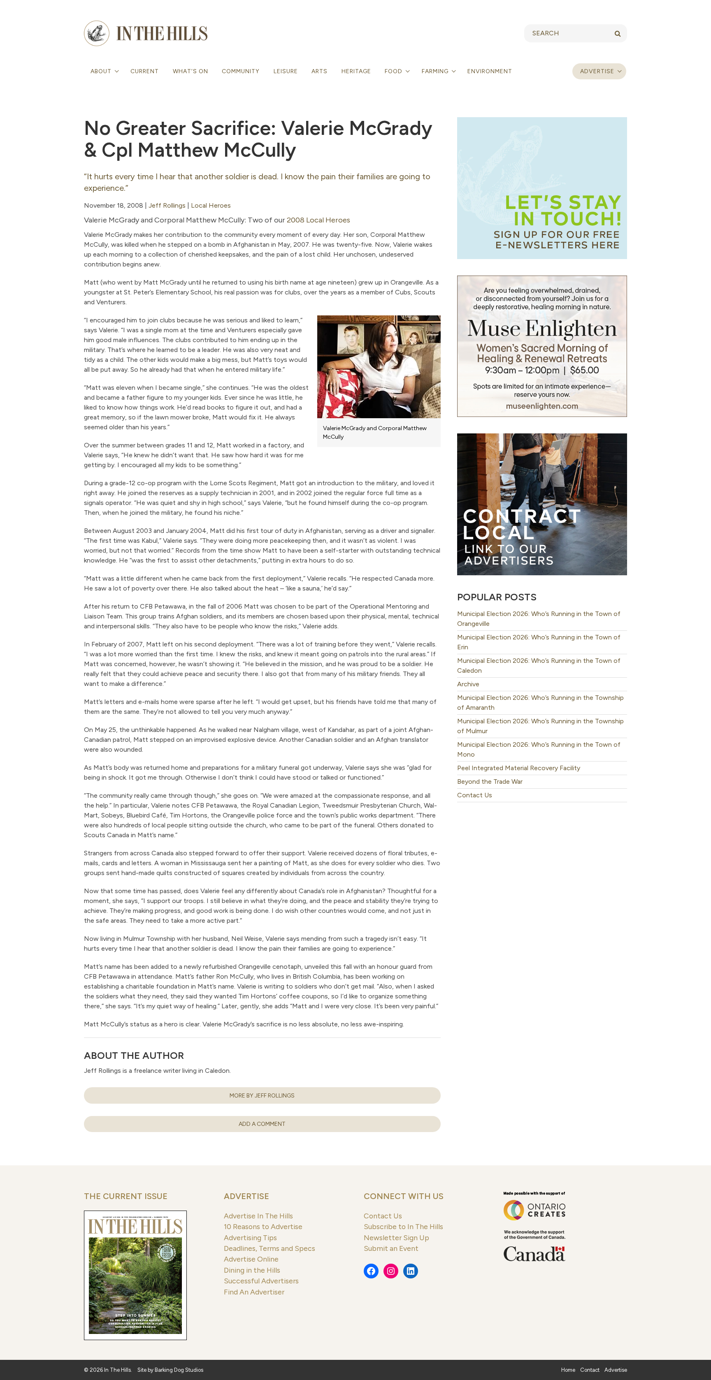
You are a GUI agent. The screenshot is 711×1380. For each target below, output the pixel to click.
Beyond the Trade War (490, 781)
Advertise (597, 71)
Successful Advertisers (261, 1280)
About (102, 71)
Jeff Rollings (167, 205)
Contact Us (474, 795)
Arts (319, 71)
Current (144, 71)
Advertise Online (251, 1259)
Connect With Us (404, 1196)
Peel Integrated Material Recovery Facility (518, 768)
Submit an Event (391, 1248)
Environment (489, 71)
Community (241, 71)
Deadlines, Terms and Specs (269, 1248)
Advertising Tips (250, 1237)
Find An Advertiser (254, 1291)
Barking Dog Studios (179, 1370)
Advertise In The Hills (258, 1215)
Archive (468, 684)
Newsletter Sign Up (396, 1237)
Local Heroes (211, 205)
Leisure (286, 71)
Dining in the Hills (252, 1270)
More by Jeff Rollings (262, 1095)
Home (568, 1370)
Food (394, 71)
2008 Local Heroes (318, 220)
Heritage (356, 71)
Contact (589, 1370)
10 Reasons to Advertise (263, 1226)
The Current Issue (125, 1196)
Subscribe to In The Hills (403, 1226)
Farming (436, 71)
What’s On (190, 71)
